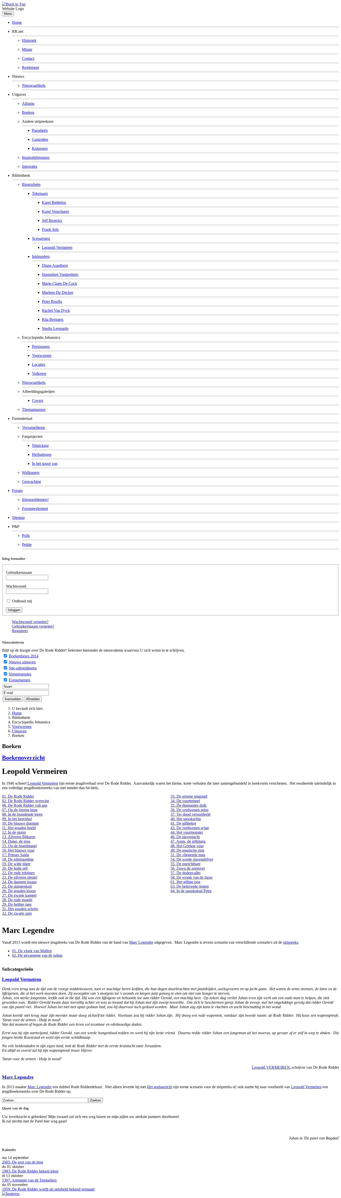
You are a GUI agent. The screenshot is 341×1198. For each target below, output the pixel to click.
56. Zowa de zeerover (187, 868)
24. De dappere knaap (19, 882)
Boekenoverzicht (23, 757)
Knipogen (40, 148)
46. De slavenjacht (185, 837)
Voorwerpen (41, 355)
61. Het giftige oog (185, 882)
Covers (37, 400)
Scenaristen (41, 238)
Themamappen (33, 409)
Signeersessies (20, 674)
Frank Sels (50, 229)
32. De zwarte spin (17, 913)
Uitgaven (19, 731)
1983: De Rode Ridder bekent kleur (30, 1171)
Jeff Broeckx (52, 220)
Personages (41, 346)
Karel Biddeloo (54, 202)
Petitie (27, 544)
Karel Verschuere (55, 211)
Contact (28, 58)
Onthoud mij (22, 601)
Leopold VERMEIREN (271, 1067)
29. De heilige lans (16, 904)
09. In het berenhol (17, 819)
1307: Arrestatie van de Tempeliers (29, 1180)
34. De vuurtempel (185, 801)
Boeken (28, 112)
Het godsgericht (159, 1087)
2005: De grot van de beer (22, 1162)
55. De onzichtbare (185, 864)
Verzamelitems (33, 427)
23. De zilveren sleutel (19, 877)
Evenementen (19, 680)
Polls (26, 535)
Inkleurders (41, 256)
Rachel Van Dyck (56, 310)
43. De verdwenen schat (189, 828)
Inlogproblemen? (35, 499)
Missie (27, 49)
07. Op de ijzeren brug (19, 810)
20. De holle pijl (14, 868)
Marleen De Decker (57, 292)
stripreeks (290, 942)
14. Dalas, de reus (16, 841)
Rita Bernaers (52, 319)
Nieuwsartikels (33, 85)
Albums (28, 103)
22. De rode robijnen (18, 873)
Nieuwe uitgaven (22, 662)
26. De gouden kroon (19, 891)
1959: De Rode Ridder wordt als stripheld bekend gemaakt (48, 1189)
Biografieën (31, 184)
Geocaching (31, 481)
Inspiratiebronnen (35, 157)
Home (17, 22)
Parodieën (40, 130)
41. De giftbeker (183, 823)
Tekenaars (40, 193)
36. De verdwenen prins (189, 810)
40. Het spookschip (185, 819)
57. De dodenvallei (185, 873)
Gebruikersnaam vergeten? (33, 626)
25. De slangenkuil (17, 886)
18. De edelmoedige (18, 859)
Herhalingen (41, 454)
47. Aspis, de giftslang (187, 841)
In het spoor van (44, 463)
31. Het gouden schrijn (20, 909)
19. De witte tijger (16, 864)
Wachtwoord (16, 586)
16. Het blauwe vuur (18, 850)
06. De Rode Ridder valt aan (24, 805)
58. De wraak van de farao (191, 877)
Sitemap (18, 517)
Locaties (38, 364)
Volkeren (39, 373)
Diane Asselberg (55, 265)
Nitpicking (40, 445)
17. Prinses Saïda (15, 855)
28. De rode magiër (17, 900)
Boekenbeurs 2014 (23, 656)
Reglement (30, 67)
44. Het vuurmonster (186, 832)
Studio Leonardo (55, 328)
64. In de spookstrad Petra (190, 891)
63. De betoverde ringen (189, 886)
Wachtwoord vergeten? (30, 622)
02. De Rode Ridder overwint (25, 801)
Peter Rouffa (52, 301)
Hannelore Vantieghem (60, 274)
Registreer (20, 631)
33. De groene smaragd (188, 796)
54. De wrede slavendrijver (191, 859)
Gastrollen (40, 139)
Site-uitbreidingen (23, 668)
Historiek (29, 40)
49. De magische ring (187, 850)
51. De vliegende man (187, 855)
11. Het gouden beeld (19, 828)
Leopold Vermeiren (57, 247)
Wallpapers (30, 472)
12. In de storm (14, 832)
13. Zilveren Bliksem (18, 837)
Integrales (29, 166)
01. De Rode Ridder (18, 796)
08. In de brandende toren (22, 814)
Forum (17, 490)
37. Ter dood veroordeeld (190, 814)
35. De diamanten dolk (188, 805)
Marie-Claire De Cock (59, 283)
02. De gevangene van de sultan (37, 955)
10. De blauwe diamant (20, 823)
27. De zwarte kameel (19, 895)
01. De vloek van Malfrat (32, 951)
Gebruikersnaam (19, 572)
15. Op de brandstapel (19, 846)
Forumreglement (35, 508)
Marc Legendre (141, 942)
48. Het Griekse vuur (187, 846)
